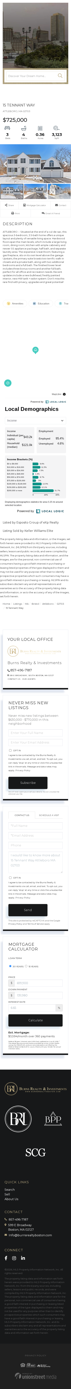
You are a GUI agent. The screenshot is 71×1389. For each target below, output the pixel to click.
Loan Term (15, 958)
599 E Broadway (21, 1227)
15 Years (33, 966)
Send (28, 910)
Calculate (35, 1020)
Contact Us (14, 679)
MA (27, 603)
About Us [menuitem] (11, 1199)
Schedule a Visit (49, 815)
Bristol (35, 603)
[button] (60, 76)
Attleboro (48, 603)
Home (6, 603)
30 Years (17, 966)
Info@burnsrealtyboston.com (30, 1235)
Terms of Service (35, 924)
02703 (60, 603)
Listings (17, 603)
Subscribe (28, 783)
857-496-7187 (21, 670)
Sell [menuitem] (7, 1194)
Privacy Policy (22, 770)
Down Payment (17, 989)
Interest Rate (16, 1002)
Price (11, 977)
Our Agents (28, 679)
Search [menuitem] (10, 1189)
